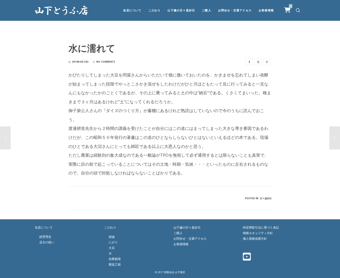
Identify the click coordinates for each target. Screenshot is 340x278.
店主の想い (46, 242)
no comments (105, 61)
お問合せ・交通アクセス (190, 238)
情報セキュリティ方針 (258, 233)
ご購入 (177, 233)
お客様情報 (181, 244)
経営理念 (45, 237)
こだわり (110, 227)
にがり (113, 242)
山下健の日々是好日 (187, 227)
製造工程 (115, 264)
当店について (44, 227)
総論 (112, 237)
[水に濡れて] (249, 61)
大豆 (112, 248)
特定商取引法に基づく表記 (261, 227)
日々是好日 (266, 198)
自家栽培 (115, 259)
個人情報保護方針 (255, 238)
